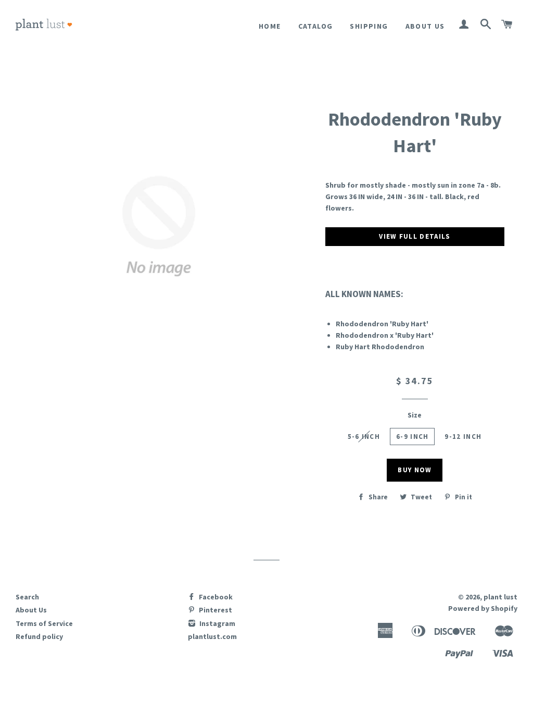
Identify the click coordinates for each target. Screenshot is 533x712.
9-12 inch (463, 436)
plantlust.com (212, 636)
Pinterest (214, 610)
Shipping (369, 26)
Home (270, 26)
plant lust (500, 596)
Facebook (215, 596)
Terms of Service (44, 623)
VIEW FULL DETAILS (414, 236)
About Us (425, 26)
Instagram (216, 623)
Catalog (315, 26)
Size (415, 415)
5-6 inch (364, 436)
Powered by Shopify (482, 608)
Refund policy (39, 636)
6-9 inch (412, 436)
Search (27, 596)
